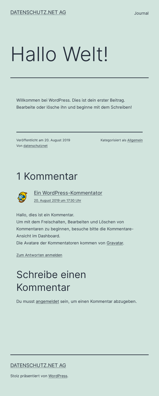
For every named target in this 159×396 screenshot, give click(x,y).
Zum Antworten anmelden (39, 255)
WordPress (57, 376)
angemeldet (47, 301)
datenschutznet (35, 146)
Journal (141, 13)
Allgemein (135, 140)
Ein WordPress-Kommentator (68, 193)
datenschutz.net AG (38, 12)
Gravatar (115, 242)
